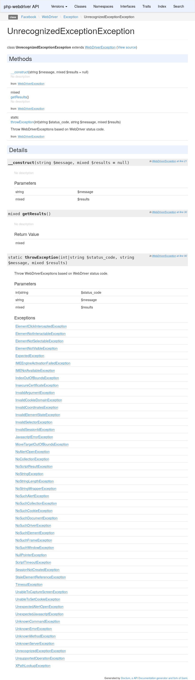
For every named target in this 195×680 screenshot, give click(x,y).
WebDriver (50, 16)
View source (127, 47)
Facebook (28, 16)
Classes (80, 6)
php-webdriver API (21, 6)
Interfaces (127, 6)
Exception (70, 16)
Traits (146, 6)
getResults (19, 96)
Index (162, 6)
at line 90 (182, 256)
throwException (22, 121)
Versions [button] (58, 6)
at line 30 (182, 212)
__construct (19, 71)
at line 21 (182, 161)
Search (178, 6)
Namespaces (103, 6)
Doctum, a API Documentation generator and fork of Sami (154, 678)
